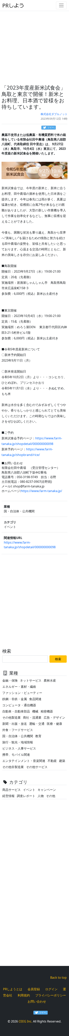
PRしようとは (12, 989)
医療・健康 (54, 724)
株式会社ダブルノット (54, 114)
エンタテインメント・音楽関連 (23, 761)
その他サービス (37, 767)
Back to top (58, 977)
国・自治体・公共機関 (17, 736)
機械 (35, 711)
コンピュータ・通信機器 (19, 705)
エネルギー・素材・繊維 (19, 686)
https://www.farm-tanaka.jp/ (41, 491)
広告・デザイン (54, 717)
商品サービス (11, 790)
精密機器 (47, 711)
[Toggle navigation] (61, 5)
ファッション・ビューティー (22, 693)
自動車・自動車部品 (16, 711)
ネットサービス (30, 680)
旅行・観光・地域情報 (17, 742)
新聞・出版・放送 (14, 724)
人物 (41, 796)
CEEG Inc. (25, 1021)
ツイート (52, 127)
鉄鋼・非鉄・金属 (14, 699)
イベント (29, 790)
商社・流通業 (32, 717)
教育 (38, 736)
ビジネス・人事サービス (19, 748)
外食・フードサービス (17, 730)
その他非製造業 (13, 767)
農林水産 (50, 680)
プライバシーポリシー (50, 995)
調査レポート (26, 796)
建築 (62, 761)
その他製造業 (11, 717)
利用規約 (24, 995)
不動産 (52, 761)
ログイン (51, 989)
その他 (50, 796)
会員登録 (34, 989)
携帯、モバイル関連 (16, 754)
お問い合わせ (37, 1001)
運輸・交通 (36, 724)
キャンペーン (47, 790)
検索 (58, 659)
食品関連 (35, 699)
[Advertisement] (34, 45)
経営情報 (8, 796)
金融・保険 (10, 680)
